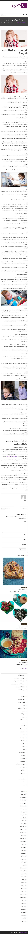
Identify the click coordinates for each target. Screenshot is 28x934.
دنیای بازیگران (22, 720)
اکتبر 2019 (23, 835)
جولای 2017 (23, 874)
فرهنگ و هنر (22, 755)
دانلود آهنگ (23, 714)
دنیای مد (23, 723)
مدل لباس (23, 770)
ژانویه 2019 (23, 844)
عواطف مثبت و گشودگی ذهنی (11, 456)
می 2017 (23, 879)
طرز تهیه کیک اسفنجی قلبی (20, 687)
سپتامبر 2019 (22, 838)
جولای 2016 (23, 900)
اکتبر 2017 (23, 865)
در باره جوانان (24, 508)
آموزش (23, 705)
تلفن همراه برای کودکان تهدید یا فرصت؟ (14, 44)
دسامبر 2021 (22, 815)
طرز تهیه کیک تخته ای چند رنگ (19, 678)
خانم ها (23, 711)
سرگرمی (23, 743)
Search (4, 15)
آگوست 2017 (22, 871)
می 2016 (23, 906)
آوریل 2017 (23, 882)
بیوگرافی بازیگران (21, 708)
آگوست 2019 (22, 841)
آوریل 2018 (23, 853)
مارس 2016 (23, 912)
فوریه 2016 (23, 915)
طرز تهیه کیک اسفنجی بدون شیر (19, 681)
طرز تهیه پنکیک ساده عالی (21, 664)
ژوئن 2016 (23, 903)
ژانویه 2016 (23, 918)
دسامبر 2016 (22, 894)
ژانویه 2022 (22, 812)
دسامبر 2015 (22, 921)
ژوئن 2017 (23, 876)
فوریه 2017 (23, 888)
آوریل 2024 (22, 797)
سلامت (23, 746)
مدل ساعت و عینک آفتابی (20, 764)
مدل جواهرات (22, 761)
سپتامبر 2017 (22, 868)
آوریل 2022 (23, 803)
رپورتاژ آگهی (22, 731)
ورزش (24, 781)
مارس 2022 (22, 806)
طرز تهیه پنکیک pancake (21, 628)
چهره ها (23, 784)
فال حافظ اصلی (23, 668)
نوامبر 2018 (23, 847)
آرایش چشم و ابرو (21, 699)
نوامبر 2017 (23, 862)
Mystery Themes (23, 932)
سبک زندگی (23, 740)
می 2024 (23, 794)
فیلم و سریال (22, 758)
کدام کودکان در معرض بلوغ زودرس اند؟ (5, 508)
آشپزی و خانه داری (21, 702)
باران (15, 42)
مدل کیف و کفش (22, 779)
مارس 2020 (22, 829)
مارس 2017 (23, 885)
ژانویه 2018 (23, 856)
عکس (24, 749)
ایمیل (24, 539)
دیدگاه (24, 521)
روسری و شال (22, 728)
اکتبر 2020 (23, 823)
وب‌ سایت (24, 544)
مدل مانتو (23, 773)
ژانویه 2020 (22, 832)
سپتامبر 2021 (22, 818)
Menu (24, 15)
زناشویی (23, 734)
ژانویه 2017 (23, 891)
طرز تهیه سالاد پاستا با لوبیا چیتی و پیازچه (18, 591)
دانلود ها (23, 717)
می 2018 (23, 850)
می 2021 (23, 820)
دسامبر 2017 (22, 859)
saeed (22, 589)
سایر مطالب (22, 40)
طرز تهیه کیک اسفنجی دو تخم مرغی (18, 684)
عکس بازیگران (22, 752)
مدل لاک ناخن (22, 767)
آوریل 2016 (23, 909)
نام (25, 534)
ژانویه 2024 (22, 800)
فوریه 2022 (23, 809)
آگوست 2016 (22, 897)
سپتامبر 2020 (22, 826)
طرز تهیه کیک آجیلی (21, 689)
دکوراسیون (23, 725)
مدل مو (23, 776)
